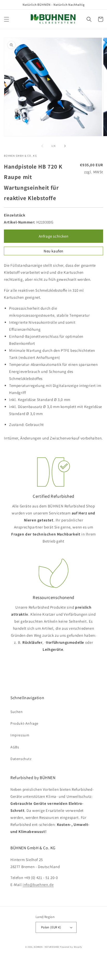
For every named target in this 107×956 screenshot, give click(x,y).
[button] (6, 19)
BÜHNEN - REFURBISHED (46, 946)
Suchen (16, 711)
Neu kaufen (53, 250)
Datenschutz (21, 758)
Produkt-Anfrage (24, 723)
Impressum (19, 735)
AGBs (14, 747)
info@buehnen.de (38, 884)
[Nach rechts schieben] (65, 146)
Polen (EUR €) (51, 927)
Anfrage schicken (54, 236)
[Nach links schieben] (42, 146)
